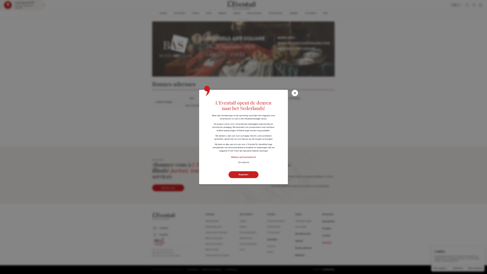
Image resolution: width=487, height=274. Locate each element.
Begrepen (243, 175)
